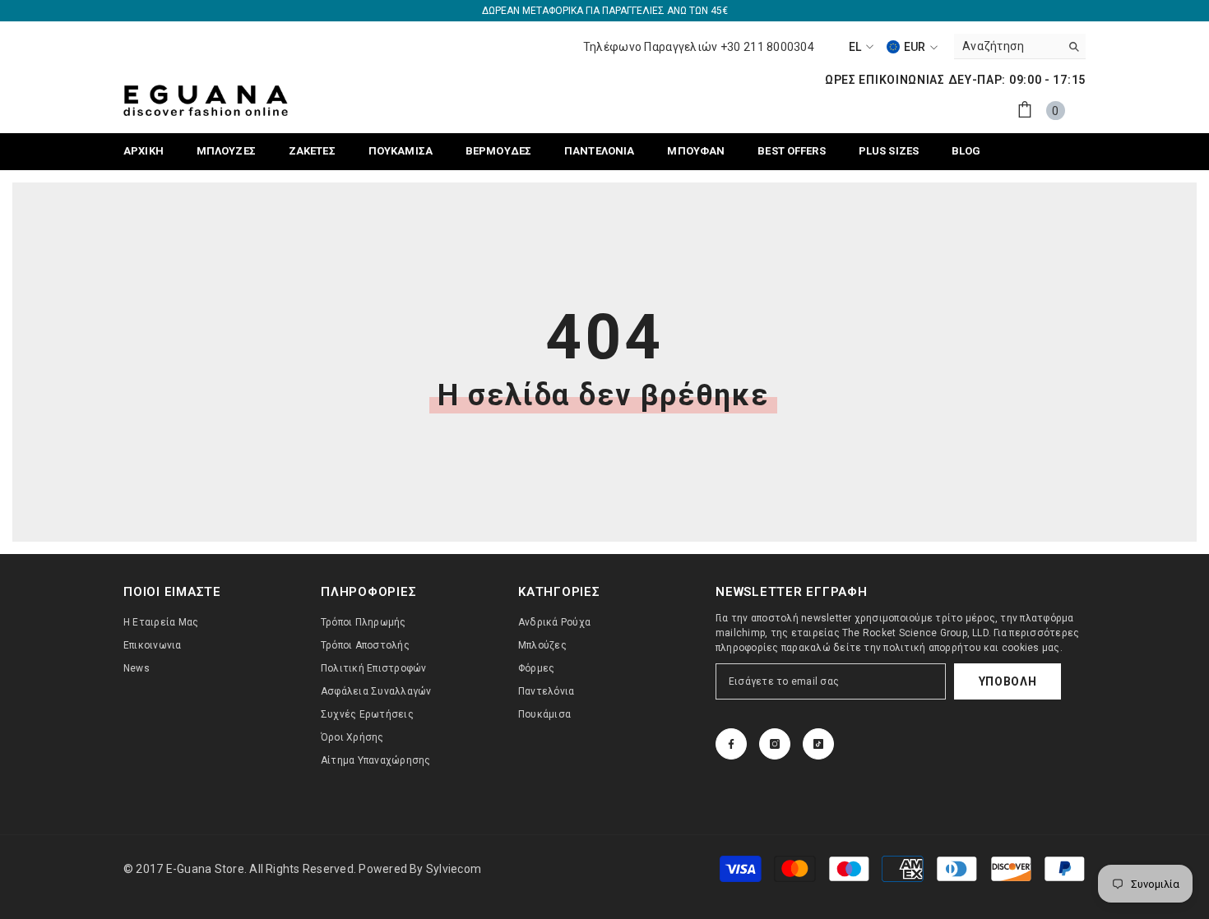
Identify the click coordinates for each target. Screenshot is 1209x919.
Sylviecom (453, 868)
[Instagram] (774, 744)
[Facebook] (731, 744)
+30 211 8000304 (767, 46)
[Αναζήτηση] (1020, 46)
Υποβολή (1008, 681)
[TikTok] (818, 744)
